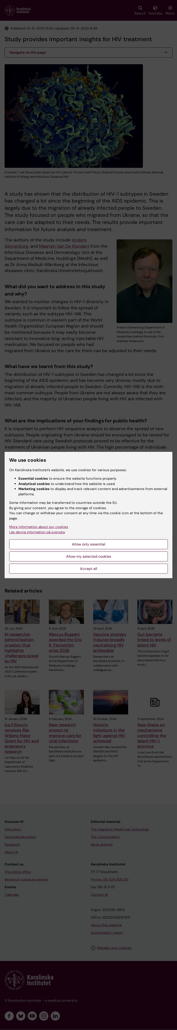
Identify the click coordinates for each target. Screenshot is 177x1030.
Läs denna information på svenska (37, 532)
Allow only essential (88, 544)
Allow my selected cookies (88, 556)
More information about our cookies (38, 527)
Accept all (88, 568)
